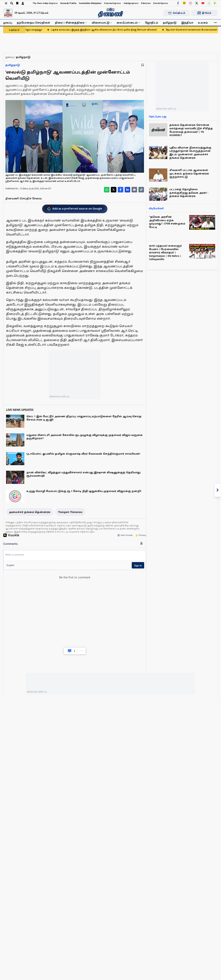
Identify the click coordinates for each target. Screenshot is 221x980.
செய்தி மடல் (179, 12)
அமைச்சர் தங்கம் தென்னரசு (29, 512)
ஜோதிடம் (151, 22)
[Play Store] (215, 3)
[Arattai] (184, 3)
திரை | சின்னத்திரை (69, 22)
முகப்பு (7, 22)
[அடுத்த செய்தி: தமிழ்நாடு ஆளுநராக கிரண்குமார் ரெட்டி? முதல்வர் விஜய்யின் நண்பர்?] (217, 490)
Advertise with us (60, 396)
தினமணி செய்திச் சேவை (23, 198)
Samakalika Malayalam (90, 3)
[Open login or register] (23, 3)
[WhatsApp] (209, 3)
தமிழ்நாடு (169, 22)
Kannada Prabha (68, 3)
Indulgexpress (131, 3)
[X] (197, 3)
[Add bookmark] (142, 65)
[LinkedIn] (127, 189)
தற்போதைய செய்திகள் (33, 22)
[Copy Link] (141, 189)
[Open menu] (6, 3)
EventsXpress (160, 3)
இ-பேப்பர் (206, 12)
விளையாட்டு (100, 22)
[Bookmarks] (17, 3)
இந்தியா (187, 22)
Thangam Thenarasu (70, 512)
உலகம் (203, 22)
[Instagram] (190, 3)
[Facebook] (178, 3)
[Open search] (12, 3)
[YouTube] (203, 3)
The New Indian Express (45, 3)
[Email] (134, 189)
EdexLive (146, 3)
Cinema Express (112, 3)
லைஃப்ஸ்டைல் (127, 22)
